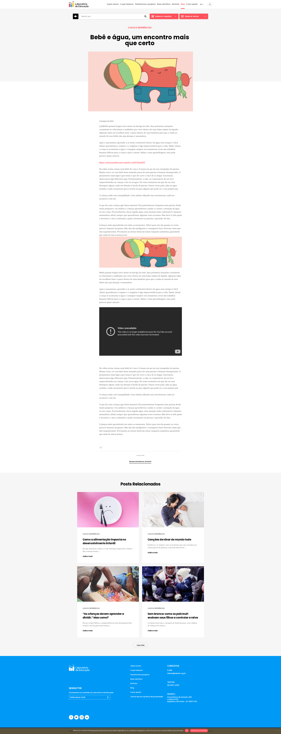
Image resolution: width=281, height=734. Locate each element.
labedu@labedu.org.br (176, 673)
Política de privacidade (199, 730)
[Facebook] (71, 717)
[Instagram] (81, 717)
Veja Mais (141, 645)
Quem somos (113, 4)
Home (75, 16)
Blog (183, 4)
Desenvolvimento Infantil (140, 461)
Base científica (163, 4)
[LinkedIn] (87, 717)
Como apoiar (192, 4)
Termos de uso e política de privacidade (146, 697)
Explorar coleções (163, 16)
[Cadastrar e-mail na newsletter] (108, 697)
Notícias (175, 4)
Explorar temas (192, 16)
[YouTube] (76, 717)
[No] (278, 730)
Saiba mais (88, 556)
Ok (187, 730)
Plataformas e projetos (145, 4)
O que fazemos (127, 4)
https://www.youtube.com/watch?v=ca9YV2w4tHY (122, 162)
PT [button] (201, 4)
